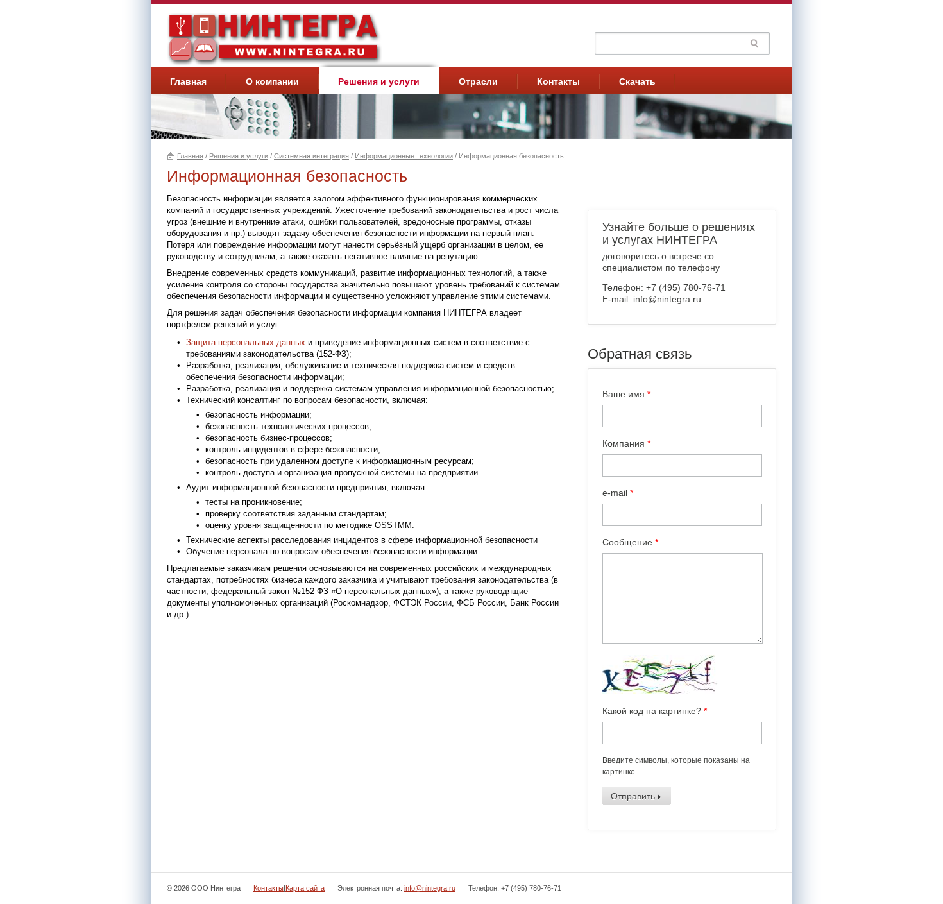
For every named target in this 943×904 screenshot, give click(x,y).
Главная (188, 81)
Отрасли (478, 81)
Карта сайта (305, 888)
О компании (272, 81)
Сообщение (630, 542)
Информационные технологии (404, 156)
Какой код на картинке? (654, 711)
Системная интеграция (311, 156)
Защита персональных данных (245, 342)
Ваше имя (626, 394)
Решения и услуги (379, 81)
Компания (626, 443)
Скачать (637, 81)
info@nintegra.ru (429, 888)
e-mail (617, 493)
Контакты (558, 81)
